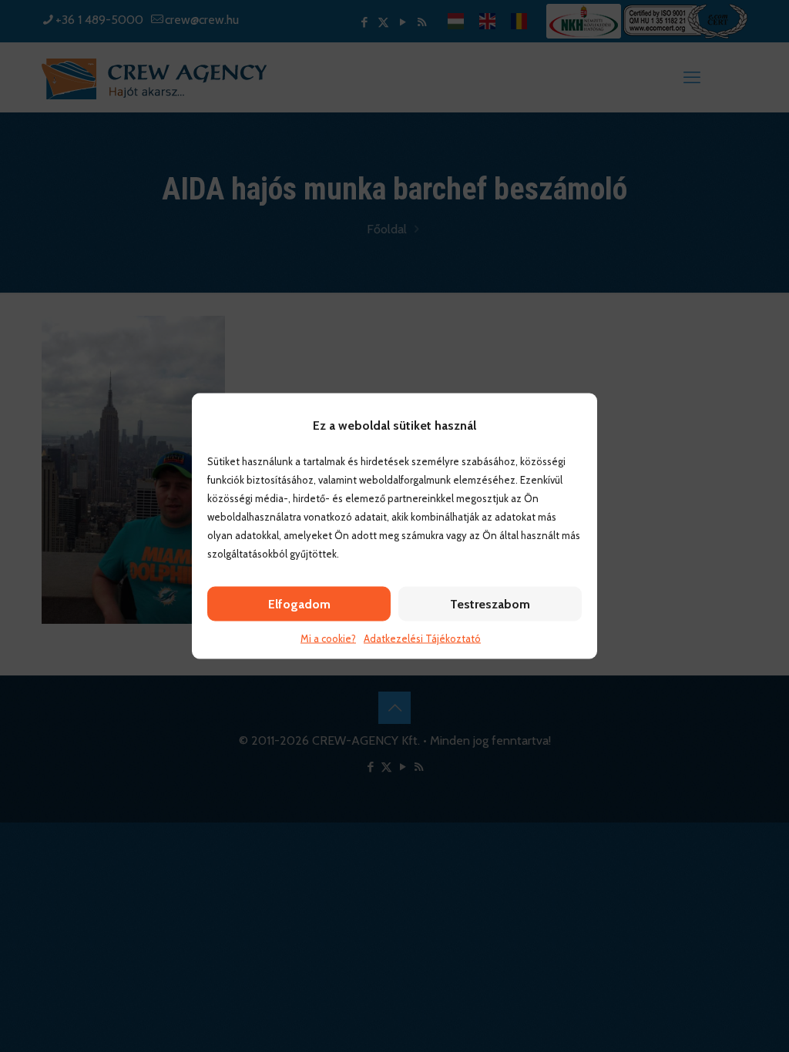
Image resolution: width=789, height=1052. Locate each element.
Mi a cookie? (328, 638)
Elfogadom (299, 604)
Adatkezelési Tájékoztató (422, 638)
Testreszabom (490, 604)
